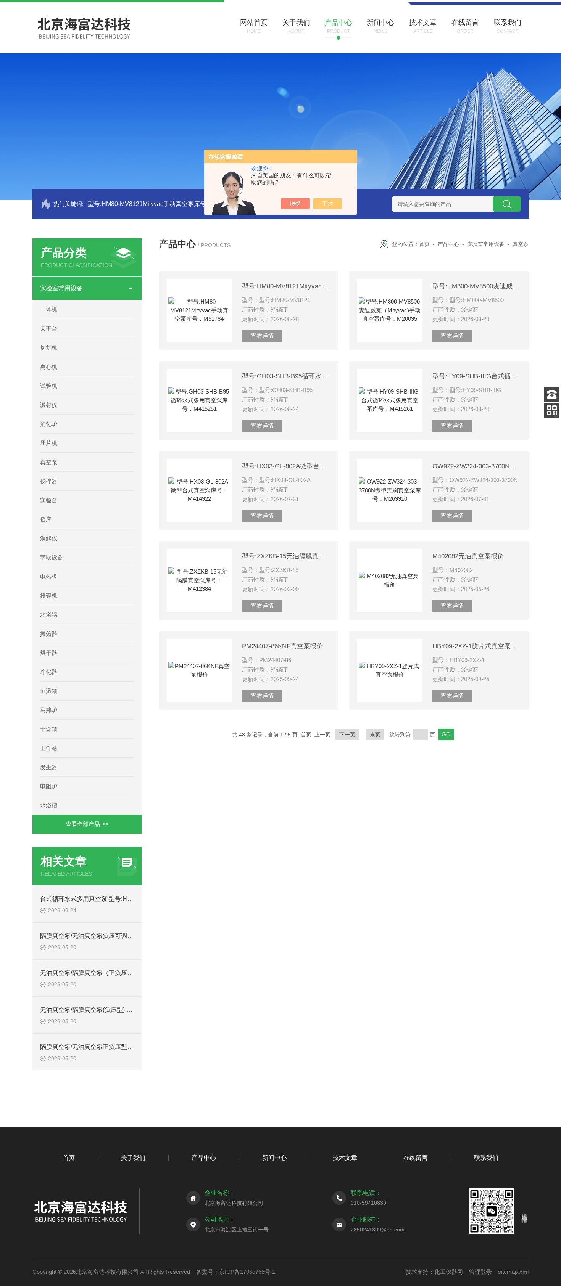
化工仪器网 (448, 1271)
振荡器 (48, 633)
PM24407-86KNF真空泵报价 (282, 646)
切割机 (48, 347)
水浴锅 (48, 614)
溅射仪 (48, 405)
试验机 (48, 386)
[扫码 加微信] (551, 410)
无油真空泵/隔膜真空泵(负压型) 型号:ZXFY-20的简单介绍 (117, 1009)
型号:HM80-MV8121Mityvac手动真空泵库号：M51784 (161, 204)
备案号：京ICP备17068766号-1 (235, 1271)
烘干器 (48, 652)
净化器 (48, 672)
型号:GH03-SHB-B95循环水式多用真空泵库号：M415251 (286, 376)
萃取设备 (51, 557)
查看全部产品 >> (87, 824)
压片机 (48, 443)
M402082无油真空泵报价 (468, 556)
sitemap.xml (513, 1271)
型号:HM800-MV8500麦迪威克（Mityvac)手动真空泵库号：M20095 (476, 286)
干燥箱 (48, 729)
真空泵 (48, 462)
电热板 (48, 576)
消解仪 (48, 538)
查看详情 (262, 335)
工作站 (48, 748)
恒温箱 (48, 691)
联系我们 (486, 1157)
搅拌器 (48, 481)
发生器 (48, 767)
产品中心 (448, 244)
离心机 (48, 366)
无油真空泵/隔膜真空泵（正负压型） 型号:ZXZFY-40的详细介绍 (126, 972)
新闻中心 (274, 1157)
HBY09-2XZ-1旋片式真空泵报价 (476, 646)
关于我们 (133, 1157)
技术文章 (345, 1157)
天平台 (48, 328)
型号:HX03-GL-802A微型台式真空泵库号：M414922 (286, 466)
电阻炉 (48, 786)
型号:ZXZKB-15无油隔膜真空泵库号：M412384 (286, 556)
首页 (424, 244)
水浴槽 (48, 805)
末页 (375, 734)
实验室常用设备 (61, 288)
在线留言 (415, 1157)
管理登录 (480, 1271)
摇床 (46, 519)
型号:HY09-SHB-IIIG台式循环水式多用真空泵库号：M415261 (476, 376)
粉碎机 (48, 595)
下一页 (347, 734)
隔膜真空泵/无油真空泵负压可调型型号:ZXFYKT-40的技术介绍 (125, 935)
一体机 (48, 309)
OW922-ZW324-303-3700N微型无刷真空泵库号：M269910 (476, 466)
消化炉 (48, 424)
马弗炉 (48, 710)
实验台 (48, 500)
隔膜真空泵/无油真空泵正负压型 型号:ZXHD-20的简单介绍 (119, 1046)
